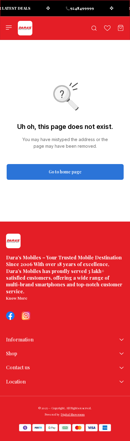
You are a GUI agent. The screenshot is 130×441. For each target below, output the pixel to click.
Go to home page (65, 172)
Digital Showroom (73, 414)
